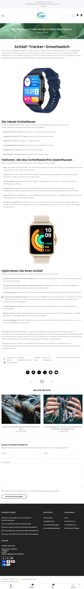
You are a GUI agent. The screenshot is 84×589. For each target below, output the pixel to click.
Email (46, 453)
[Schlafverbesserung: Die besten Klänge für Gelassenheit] (52, 381)
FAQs (66, 518)
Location (44, 6)
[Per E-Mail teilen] (56, 372)
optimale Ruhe (37, 359)
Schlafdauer (61, 358)
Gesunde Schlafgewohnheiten (24, 359)
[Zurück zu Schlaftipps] (42, 381)
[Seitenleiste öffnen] (2, 297)
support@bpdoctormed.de (44, 2)
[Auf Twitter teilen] (33, 372)
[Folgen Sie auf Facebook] (3, 558)
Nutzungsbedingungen (52, 528)
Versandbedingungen (51, 525)
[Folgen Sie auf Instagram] (7, 558)
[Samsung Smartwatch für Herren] (42, 90)
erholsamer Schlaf (11, 359)
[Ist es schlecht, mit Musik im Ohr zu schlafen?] (32, 381)
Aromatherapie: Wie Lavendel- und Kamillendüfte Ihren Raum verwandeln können (63, 428)
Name (4, 453)
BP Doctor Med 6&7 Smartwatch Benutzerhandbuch (20, 531)
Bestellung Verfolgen (72, 528)
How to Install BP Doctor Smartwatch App (16, 524)
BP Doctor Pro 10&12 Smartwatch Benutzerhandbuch (20, 534)
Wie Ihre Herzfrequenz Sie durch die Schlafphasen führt (21, 428)
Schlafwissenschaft (73, 358)
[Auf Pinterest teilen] (39, 372)
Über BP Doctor (70, 521)
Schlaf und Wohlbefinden (48, 359)
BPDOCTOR (14, 581)
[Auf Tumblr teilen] (45, 372)
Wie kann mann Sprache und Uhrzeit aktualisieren (19, 527)
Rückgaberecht (49, 521)
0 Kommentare (12, 362)
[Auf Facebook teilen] (28, 372)
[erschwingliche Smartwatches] (42, 239)
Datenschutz (48, 518)
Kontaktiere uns (70, 525)
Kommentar (6, 462)
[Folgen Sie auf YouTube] (12, 558)
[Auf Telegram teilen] (50, 372)
